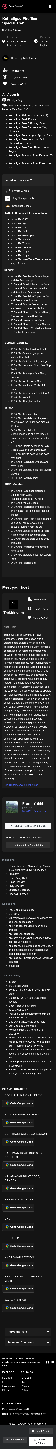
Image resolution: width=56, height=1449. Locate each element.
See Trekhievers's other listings (21, 785)
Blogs (5, 1390)
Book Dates (41, 1441)
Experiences (9, 1386)
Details (43, 1431)
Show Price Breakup (32, 811)
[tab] (28, 180)
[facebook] (47, 1362)
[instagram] (52, 1362)
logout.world (15, 6)
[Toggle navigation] (50, 6)
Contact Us (11, 1403)
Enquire (17, 1439)
